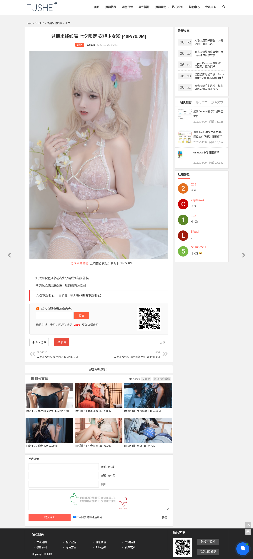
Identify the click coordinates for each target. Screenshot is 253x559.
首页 (97, 7)
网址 (103, 484)
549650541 (198, 247)
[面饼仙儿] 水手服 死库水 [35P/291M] (47, 410)
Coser (146, 378)
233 (193, 184)
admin (91, 44)
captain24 (197, 200)
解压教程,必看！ (98, 369)
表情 (164, 517)
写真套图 (71, 547)
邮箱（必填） (109, 475)
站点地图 (41, 542)
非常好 (194, 221)
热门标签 (177, 7)
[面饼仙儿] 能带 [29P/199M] (42, 445)
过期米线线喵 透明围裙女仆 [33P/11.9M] (137, 354)
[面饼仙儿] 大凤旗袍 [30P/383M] (93, 410)
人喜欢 (40, 342)
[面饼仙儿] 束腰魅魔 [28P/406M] (143, 410)
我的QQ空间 (208, 541)
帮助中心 (194, 7)
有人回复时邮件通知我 (89, 517)
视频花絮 (130, 547)
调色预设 (127, 7)
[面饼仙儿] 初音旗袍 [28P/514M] (93, 445)
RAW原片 (101, 547)
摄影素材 (160, 7)
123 (193, 216)
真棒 (193, 190)
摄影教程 (110, 7)
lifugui (195, 231)
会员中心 (210, 7)
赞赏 (63, 342)
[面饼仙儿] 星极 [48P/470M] (140, 445)
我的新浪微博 (208, 551)
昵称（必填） (109, 466)
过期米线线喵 (54, 23)
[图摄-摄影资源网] (46, 9)
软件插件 (144, 7)
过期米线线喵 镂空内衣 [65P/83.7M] (58, 354)
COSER (39, 23)
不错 (193, 206)
